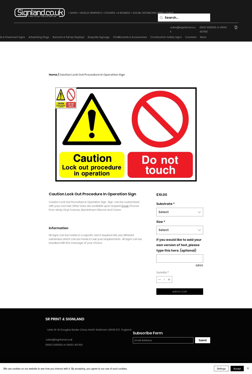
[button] (236, 27)
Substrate (165, 204)
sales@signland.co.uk (59, 339)
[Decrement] (159, 279)
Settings (221, 368)
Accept (237, 368)
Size (160, 222)
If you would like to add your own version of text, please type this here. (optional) (179, 245)
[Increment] (169, 279)
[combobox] (179, 212)
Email (125, 206)
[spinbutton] (164, 279)
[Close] (248, 368)
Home (53, 75)
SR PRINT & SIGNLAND (64, 319)
